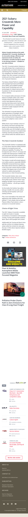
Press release (15, 235)
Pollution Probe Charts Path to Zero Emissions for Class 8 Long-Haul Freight (13, 302)
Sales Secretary (14, 408)
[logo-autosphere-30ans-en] (7, 5)
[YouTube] (16, 504)
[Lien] (14, 383)
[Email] (4, 504)
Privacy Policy (22, 508)
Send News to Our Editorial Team (10, 477)
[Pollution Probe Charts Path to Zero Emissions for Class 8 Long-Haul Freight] (14, 289)
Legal (17, 508)
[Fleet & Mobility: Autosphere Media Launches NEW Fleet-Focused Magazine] (14, 257)
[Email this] (8, 243)
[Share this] (14, 243)
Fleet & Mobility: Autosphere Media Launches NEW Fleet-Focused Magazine (11, 271)
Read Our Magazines (7, 494)
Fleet (11, 34)
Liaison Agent (14, 419)
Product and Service (11, 237)
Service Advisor (14, 431)
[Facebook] (8, 504)
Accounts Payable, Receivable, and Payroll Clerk (17, 444)
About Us (4, 468)
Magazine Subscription (7, 485)
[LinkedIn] (12, 504)
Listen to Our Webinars (7, 496)
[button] (26, 5)
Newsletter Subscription (8, 486)
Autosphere (13, 32)
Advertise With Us (6, 470)
